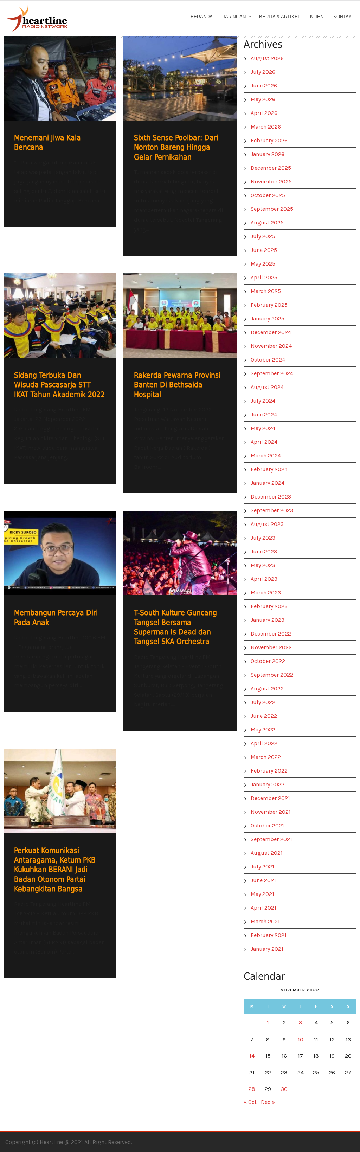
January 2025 (267, 318)
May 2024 (263, 428)
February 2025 (269, 304)
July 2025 (263, 236)
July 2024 (263, 400)
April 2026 (264, 113)
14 (252, 1056)
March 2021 (265, 921)
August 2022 (267, 688)
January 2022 (267, 784)
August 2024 (267, 387)
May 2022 (263, 729)
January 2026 (267, 154)
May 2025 (263, 263)
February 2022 (269, 770)
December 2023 (271, 496)
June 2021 (263, 880)
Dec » (268, 1102)
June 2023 (264, 551)
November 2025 (271, 181)
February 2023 (269, 606)
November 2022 (271, 647)
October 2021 (267, 825)
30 (284, 1089)
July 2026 (263, 72)
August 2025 (267, 222)
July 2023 (263, 537)
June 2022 (264, 715)
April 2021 (263, 907)
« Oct (250, 1102)
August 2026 (267, 58)
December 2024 (271, 332)
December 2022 (271, 633)
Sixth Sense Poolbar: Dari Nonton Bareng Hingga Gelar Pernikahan (176, 147)
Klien (316, 16)
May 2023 (263, 565)
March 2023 (266, 592)
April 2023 (264, 578)
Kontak (342, 16)
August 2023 (267, 524)
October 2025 (268, 195)
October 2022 (268, 661)
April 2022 (264, 743)
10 (300, 1039)
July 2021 (262, 866)
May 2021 (262, 894)
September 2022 (272, 674)
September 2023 (272, 510)
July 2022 (263, 702)
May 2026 (263, 99)
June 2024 (264, 414)
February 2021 (269, 935)
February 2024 (269, 469)
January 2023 (267, 620)
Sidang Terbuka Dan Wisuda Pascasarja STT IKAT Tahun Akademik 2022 (59, 385)
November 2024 (271, 346)
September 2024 (272, 373)
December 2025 (271, 167)
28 (252, 1089)
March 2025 (266, 291)
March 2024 (266, 455)
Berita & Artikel (279, 16)
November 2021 (271, 811)
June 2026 (264, 85)
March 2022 (266, 757)
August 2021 (267, 853)
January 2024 (267, 483)
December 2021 (270, 798)
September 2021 (271, 839)
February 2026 (269, 140)
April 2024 (264, 441)
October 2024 (268, 359)
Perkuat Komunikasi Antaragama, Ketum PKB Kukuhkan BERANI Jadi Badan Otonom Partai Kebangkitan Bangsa (55, 869)
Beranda (202, 16)
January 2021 (267, 948)
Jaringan (234, 16)
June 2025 (264, 250)
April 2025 (264, 277)
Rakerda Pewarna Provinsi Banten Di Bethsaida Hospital (177, 385)
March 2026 (266, 126)
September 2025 (272, 209)
